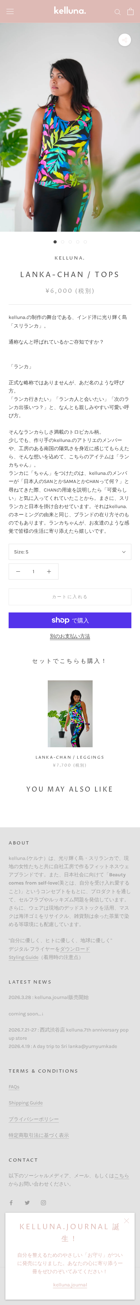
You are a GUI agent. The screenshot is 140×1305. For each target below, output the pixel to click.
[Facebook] (11, 1202)
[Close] (126, 1220)
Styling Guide (23, 957)
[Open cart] (130, 11)
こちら (121, 1176)
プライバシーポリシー (34, 1119)
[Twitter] (27, 1202)
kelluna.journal (70, 1285)
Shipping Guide (26, 1103)
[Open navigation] (10, 11)
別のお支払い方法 (70, 636)
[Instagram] (43, 1202)
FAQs (14, 1087)
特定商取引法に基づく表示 (39, 1135)
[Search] (118, 12)
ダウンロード (75, 949)
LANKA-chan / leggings (70, 757)
